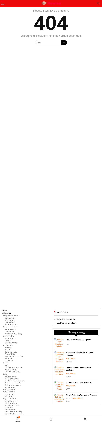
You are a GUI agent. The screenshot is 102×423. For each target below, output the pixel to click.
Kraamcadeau (9, 322)
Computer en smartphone (13, 367)
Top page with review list (66, 319)
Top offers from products (66, 323)
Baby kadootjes (10, 318)
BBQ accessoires (11, 377)
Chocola (7, 341)
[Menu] (3, 3)
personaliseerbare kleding (13, 412)
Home (4, 310)
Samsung (69, 361)
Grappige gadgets (11, 369)
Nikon (68, 402)
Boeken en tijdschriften (11, 327)
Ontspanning (9, 331)
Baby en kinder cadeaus (11, 316)
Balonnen (8, 348)
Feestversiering (10, 354)
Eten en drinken (8, 336)
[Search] (98, 3)
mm (67, 344)
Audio (7, 365)
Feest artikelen (8, 345)
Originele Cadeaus (9, 399)
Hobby (5, 374)
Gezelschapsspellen (11, 379)
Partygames (9, 360)
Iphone (68, 389)
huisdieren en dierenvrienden (14, 381)
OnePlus (68, 376)
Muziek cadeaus (10, 387)
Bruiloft (7, 350)
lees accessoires (10, 329)
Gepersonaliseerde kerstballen (15, 356)
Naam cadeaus (10, 410)
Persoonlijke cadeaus (12, 405)
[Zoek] (64, 42)
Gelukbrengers (9, 394)
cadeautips (6, 313)
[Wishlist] (51, 419)
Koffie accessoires (11, 343)
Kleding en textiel (9, 390)
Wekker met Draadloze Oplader (78, 340)
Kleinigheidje (9, 396)
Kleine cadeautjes (9, 392)
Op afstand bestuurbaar (13, 372)
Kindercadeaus (10, 320)
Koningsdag (9, 358)
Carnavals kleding (11, 352)
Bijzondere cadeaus (11, 401)
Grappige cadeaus (11, 403)
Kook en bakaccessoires (13, 385)
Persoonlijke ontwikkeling (13, 334)
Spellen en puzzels (11, 324)
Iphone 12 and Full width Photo (78, 382)
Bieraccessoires (10, 338)
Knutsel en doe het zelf (12, 383)
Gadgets (6, 363)
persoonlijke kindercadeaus (14, 414)
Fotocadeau (9, 408)
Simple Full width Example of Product (81, 395)
